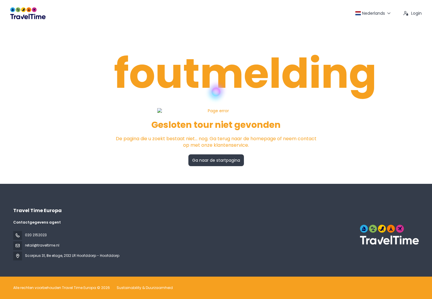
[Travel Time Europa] (389, 235)
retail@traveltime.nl (42, 245)
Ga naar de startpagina (216, 160)
